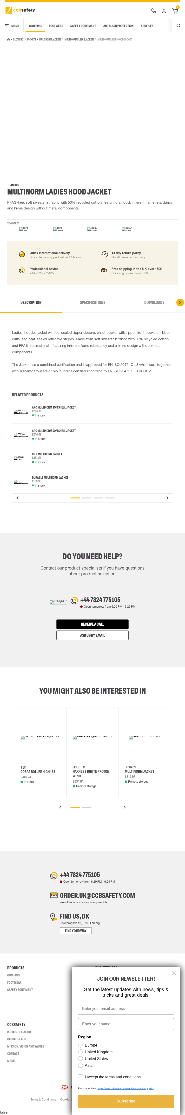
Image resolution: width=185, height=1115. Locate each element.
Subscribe (126, 1101)
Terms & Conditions (43, 1099)
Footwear (56, 26)
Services (147, 26)
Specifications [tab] (92, 302)
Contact (13, 1053)
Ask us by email (92, 635)
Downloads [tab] (154, 302)
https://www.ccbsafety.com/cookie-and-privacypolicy (126, 1088)
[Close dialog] (174, 973)
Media (11, 1061)
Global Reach (16, 1039)
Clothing (35, 26)
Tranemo (13, 185)
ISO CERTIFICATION (19, 1032)
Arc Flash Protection (118, 26)
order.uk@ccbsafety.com (97, 895)
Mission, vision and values (25, 1046)
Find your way (75, 931)
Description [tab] (30, 302)
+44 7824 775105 (100, 600)
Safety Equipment (83, 26)
